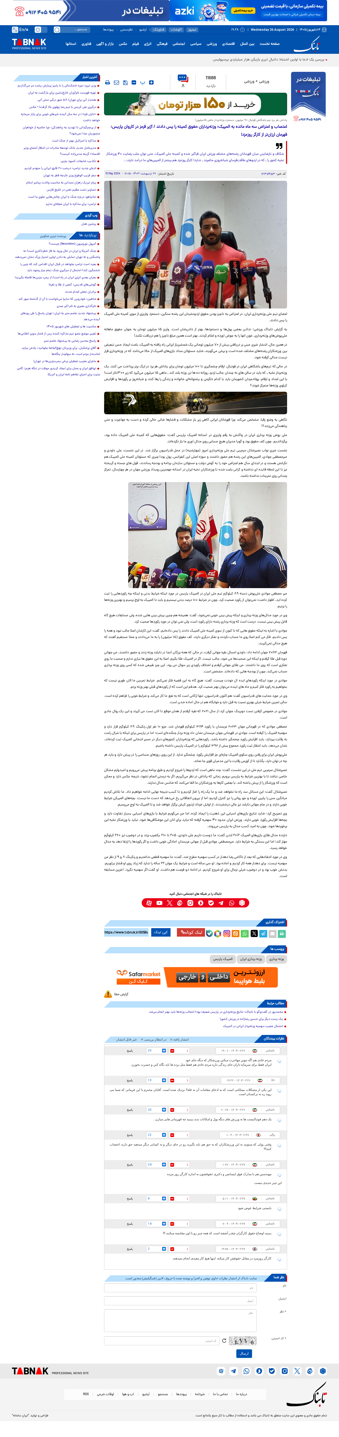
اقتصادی (228, 44)
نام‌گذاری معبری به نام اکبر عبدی (76, 306)
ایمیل (282, 1299)
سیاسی (196, 44)
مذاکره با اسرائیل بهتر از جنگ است (74, 141)
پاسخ (130, 1050)
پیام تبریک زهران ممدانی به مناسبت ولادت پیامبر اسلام (61, 182)
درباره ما (241, 1394)
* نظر (283, 1312)
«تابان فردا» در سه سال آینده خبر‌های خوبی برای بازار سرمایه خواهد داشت (60, 117)
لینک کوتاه (193, 932)
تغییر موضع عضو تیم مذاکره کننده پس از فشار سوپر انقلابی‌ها (57, 334)
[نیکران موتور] (195, 403)
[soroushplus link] (200, 903)
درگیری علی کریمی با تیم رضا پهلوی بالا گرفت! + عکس (62, 107)
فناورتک (158, 29)
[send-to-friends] (117, 82)
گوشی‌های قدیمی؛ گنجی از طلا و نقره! (72, 285)
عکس (123, 44)
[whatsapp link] (231, 903)
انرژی (147, 44)
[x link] (169, 903)
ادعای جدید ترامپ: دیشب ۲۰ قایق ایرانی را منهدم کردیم (60, 168)
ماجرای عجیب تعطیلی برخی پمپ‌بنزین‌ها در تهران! (64, 361)
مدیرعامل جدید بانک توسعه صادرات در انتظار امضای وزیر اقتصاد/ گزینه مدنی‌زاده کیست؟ (62, 151)
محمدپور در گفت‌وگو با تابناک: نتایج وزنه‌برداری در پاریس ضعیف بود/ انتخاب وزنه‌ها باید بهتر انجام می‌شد (216, 1012)
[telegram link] (221, 903)
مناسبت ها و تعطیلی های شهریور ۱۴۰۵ (71, 326)
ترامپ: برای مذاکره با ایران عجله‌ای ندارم (71, 204)
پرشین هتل (88, 224)
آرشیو (143, 29)
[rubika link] (242, 903)
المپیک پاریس (223, 959)
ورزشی (212, 44)
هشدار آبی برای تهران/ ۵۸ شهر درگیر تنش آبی (67, 100)
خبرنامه (200, 1394)
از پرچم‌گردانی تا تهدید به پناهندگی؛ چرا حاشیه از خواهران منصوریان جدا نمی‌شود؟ (61, 130)
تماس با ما (220, 1394)
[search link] (57, 30)
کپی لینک (161, 932)
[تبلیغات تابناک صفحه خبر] (308, 98)
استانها (71, 44)
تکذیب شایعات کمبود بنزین (78, 161)
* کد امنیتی (278, 1338)
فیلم (135, 44)
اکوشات (176, 29)
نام (284, 1286)
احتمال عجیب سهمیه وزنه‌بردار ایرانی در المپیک (253, 1026)
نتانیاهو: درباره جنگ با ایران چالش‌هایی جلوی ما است (62, 197)
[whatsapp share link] (245, 934)
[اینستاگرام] (226, 933)
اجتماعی (179, 44)
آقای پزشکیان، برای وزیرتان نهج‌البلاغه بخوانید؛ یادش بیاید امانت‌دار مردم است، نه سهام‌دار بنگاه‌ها (61, 351)
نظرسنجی (126, 29)
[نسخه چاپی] (282, 934)
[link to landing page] (307, 44)
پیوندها (108, 29)
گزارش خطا (121, 994)
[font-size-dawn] (133, 82)
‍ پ (142, 82)
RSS (86, 1394)
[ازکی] (248, 10)
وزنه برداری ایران (251, 959)
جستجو (163, 1394)
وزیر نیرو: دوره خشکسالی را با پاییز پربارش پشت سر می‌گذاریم (57, 85)
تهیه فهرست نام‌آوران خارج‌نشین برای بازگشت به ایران (62, 93)
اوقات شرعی (105, 1394)
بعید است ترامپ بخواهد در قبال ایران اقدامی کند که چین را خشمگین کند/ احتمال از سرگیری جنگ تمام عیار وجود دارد (60, 267)
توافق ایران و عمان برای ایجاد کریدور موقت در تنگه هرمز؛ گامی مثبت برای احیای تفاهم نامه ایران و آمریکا (58, 371)
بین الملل (247, 44)
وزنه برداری (276, 959)
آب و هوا (128, 1394)
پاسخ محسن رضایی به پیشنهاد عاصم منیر (70, 341)
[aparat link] (149, 903)
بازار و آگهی (105, 44)
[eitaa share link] (235, 934)
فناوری (86, 44)
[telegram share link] (263, 934)
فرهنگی (162, 44)
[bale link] (211, 903)
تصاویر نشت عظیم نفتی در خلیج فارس (71, 190)
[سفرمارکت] (195, 977)
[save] (125, 82)
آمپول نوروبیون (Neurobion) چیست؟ (72, 244)
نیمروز (192, 29)
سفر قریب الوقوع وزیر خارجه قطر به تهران (69, 175)
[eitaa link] (180, 903)
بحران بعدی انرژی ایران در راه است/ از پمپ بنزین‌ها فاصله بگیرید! (55, 277)
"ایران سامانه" (20, 1415)
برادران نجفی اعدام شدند (80, 292)
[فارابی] (195, 104)
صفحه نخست (270, 44)
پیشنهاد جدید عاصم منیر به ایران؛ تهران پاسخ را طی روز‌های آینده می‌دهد (60, 316)
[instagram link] (190, 903)
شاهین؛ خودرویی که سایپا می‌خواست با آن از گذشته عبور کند (57, 299)
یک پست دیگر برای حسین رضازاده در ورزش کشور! (251, 1019)
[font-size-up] (151, 82)
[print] (107, 82)
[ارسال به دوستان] (272, 934)
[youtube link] (159, 903)
